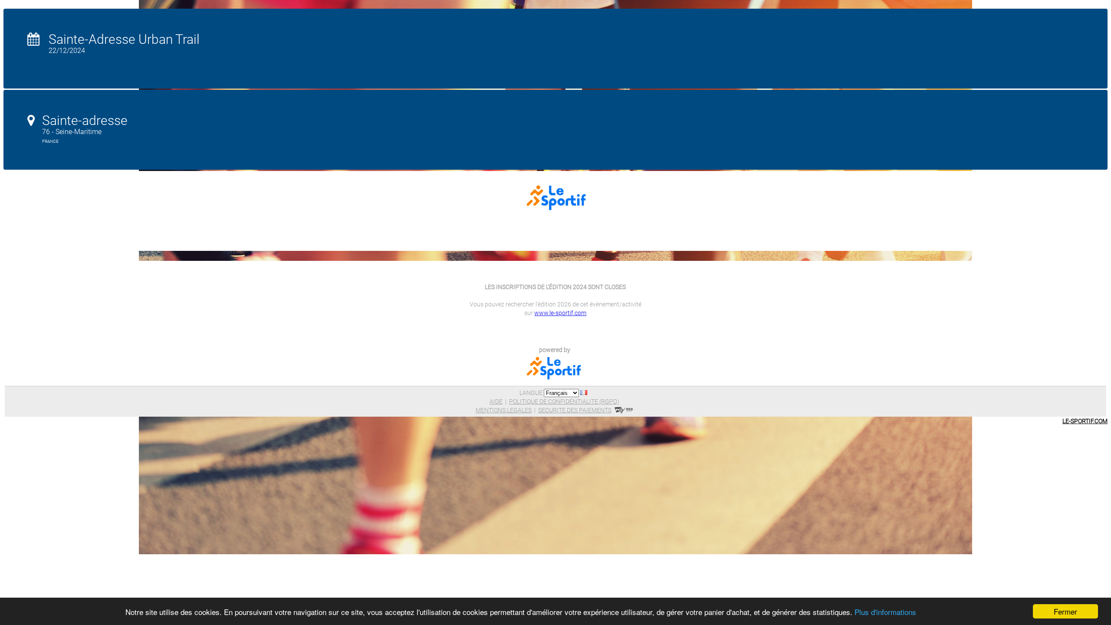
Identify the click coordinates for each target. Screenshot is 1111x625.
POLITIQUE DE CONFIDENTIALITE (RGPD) (564, 401)
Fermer (1065, 611)
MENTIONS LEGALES (504, 410)
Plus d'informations (885, 611)
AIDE (496, 401)
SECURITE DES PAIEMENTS (574, 410)
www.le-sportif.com (560, 312)
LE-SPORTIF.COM (1085, 421)
